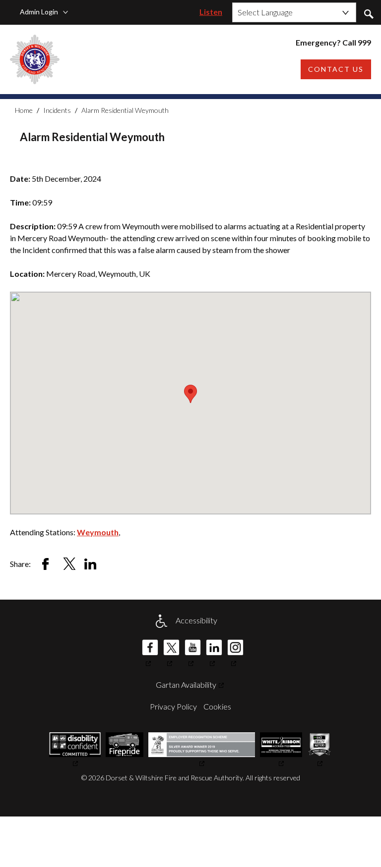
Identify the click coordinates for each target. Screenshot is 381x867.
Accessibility (196, 620)
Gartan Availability (186, 684)
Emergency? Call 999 (333, 42)
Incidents (57, 110)
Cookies (217, 706)
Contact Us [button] (336, 69)
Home (24, 110)
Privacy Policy (173, 706)
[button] (369, 13)
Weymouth (98, 532)
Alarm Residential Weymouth (125, 110)
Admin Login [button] (39, 11)
